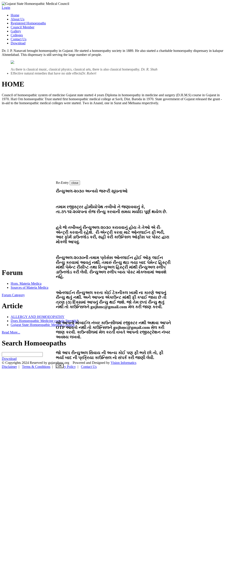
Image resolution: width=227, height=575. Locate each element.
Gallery (16, 31)
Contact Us (18, 39)
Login (6, 8)
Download (18, 43)
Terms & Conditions (36, 371)
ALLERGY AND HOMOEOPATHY (38, 321)
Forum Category (13, 299)
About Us (17, 19)
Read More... (11, 337)
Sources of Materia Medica (29, 292)
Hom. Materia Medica (26, 288)
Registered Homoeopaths (28, 23)
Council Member (22, 27)
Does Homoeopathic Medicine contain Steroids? (44, 325)
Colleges (17, 35)
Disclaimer (9, 371)
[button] (75, 187)
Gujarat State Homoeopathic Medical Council (42, 329)
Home (15, 15)
